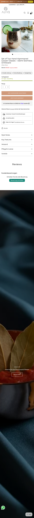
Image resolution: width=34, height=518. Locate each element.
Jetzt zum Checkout (17, 98)
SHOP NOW (30, 1)
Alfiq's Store (4, 65)
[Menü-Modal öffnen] (28, 13)
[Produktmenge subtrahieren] (3, 87)
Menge (3, 83)
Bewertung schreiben (17, 180)
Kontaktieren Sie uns (19, 122)
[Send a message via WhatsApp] (3, 507)
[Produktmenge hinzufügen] (8, 87)
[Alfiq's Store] (5, 10)
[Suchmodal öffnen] (24, 13)
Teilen (6, 128)
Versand (12, 109)
